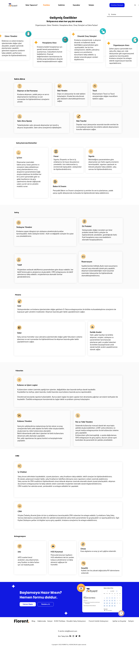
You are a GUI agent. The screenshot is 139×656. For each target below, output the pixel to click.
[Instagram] (73, 636)
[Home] (19, 86)
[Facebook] (79, 636)
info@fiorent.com (71, 631)
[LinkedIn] (70, 636)
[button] (31, 5)
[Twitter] (76, 636)
